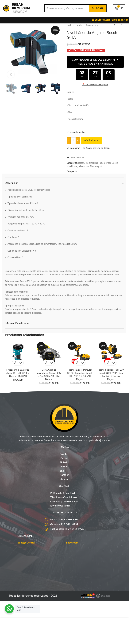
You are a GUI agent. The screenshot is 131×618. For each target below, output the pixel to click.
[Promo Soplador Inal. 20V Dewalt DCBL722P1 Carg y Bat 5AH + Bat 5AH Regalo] (111, 354)
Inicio (69, 25)
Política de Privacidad (62, 493)
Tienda (79, 25)
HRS (82, 77)
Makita (64, 458)
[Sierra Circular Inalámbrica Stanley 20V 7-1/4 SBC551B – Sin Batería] (49, 354)
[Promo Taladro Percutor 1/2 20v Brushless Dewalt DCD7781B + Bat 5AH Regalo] (80, 354)
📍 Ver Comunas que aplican (95, 85)
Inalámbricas (91, 163)
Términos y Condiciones (63, 497)
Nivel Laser (72, 166)
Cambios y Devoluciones (64, 501)
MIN (95, 77)
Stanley (64, 479)
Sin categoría (92, 25)
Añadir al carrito (91, 140)
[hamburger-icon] (3, 20)
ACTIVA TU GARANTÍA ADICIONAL (86, 50)
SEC (108, 77)
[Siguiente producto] (122, 25)
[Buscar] (97, 8)
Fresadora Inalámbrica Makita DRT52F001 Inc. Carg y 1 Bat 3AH (18, 373)
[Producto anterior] (114, 25)
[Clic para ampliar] (10, 74)
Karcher (64, 475)
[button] (15, 362)
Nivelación (83, 166)
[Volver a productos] (118, 25)
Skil (62, 470)
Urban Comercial (21, 6)
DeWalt (64, 466)
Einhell (63, 462)
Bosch (81, 163)
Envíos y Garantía (60, 505)
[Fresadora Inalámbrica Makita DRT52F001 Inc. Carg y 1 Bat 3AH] (18, 354)
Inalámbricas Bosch (108, 163)
